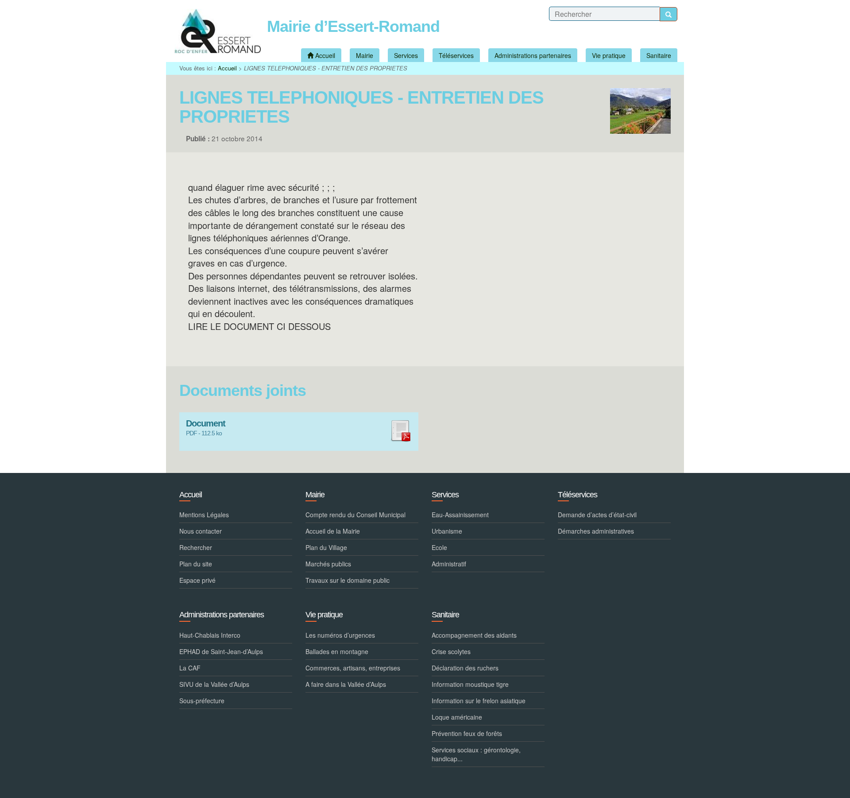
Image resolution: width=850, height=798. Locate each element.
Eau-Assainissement (460, 514)
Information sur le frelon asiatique (478, 700)
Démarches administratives (596, 531)
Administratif (449, 563)
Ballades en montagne (336, 651)
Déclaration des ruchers (465, 667)
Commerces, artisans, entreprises (352, 667)
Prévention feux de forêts (467, 733)
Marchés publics (328, 563)
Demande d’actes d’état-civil (597, 514)
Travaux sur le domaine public (347, 580)
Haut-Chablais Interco (209, 635)
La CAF (190, 667)
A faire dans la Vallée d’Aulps (345, 684)
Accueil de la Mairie (332, 531)
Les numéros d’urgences (340, 635)
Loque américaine (457, 717)
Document (205, 423)
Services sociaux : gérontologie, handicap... (476, 754)
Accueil (227, 68)
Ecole (439, 547)
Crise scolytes (451, 651)
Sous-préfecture (201, 700)
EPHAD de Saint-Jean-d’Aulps (221, 651)
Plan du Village (326, 547)
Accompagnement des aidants (474, 635)
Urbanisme (447, 531)
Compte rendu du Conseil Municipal (355, 514)
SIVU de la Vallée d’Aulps (214, 684)
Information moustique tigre (470, 684)
